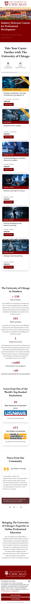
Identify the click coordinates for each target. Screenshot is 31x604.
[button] (8, 65)
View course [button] (8, 104)
